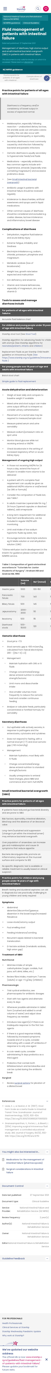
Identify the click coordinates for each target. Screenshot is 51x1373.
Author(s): (7, 1223)
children (38, 345)
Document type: (10, 1201)
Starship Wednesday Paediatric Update (21, 1331)
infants (25, 345)
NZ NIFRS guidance (12, 23)
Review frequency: (11, 1217)
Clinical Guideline (31, 23)
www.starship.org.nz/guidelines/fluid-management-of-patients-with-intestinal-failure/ (22, 1360)
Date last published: (12, 1195)
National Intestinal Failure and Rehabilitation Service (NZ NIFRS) (23, 17)
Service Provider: (6, 1209)
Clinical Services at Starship (15, 1327)
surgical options (22, 1083)
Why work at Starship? (13, 1335)
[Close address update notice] (46, 1359)
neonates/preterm (11, 345)
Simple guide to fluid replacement (19, 381)
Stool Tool (30, 334)
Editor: (5, 1243)
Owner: (5, 1233)
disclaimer (28, 62)
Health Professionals (12, 1323)
